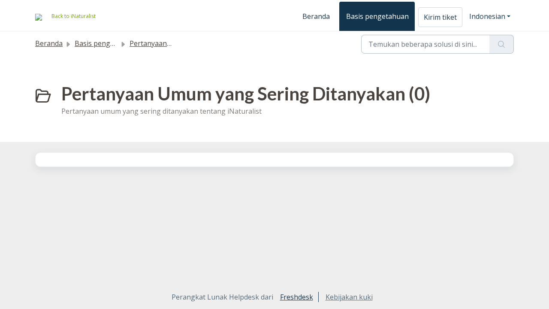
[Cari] (501, 44)
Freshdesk (296, 297)
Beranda (316, 16)
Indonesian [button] (487, 16)
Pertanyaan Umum (160, 43)
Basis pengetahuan (377, 16)
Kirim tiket (440, 17)
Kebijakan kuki (349, 297)
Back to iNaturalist (73, 16)
